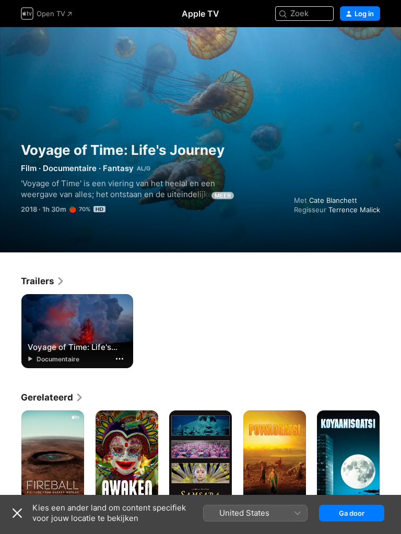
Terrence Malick (354, 209)
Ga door (351, 513)
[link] (43, 281)
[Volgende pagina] (390, 457)
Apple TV (200, 13)
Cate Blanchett (333, 200)
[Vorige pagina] (10, 457)
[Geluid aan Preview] (372, 48)
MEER (223, 195)
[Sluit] (17, 513)
